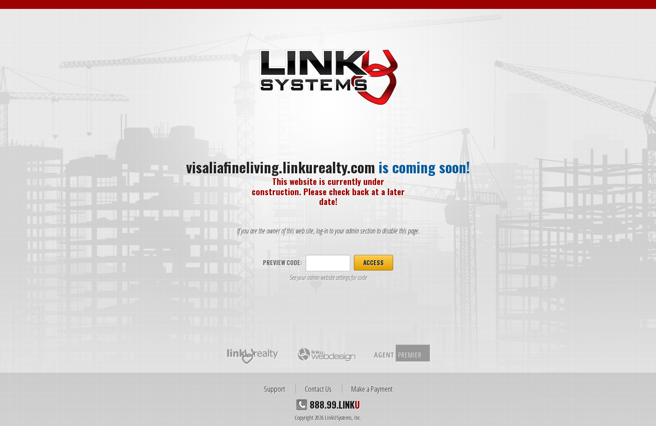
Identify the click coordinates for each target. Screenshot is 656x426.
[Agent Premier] (401, 353)
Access (373, 262)
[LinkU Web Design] (326, 353)
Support (274, 388)
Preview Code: (282, 262)
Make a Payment (372, 388)
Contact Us (318, 388)
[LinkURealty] (253, 353)
